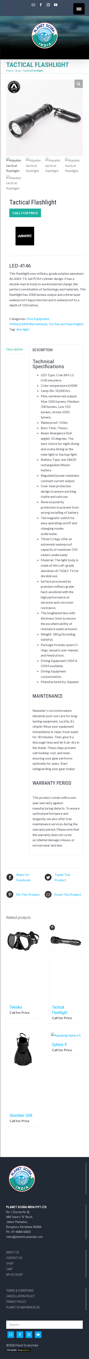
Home (9, 70)
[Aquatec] (24, 236)
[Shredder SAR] (23, 1071)
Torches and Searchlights (66, 324)
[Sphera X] (66, 1035)
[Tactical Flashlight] (66, 962)
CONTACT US (14, 1258)
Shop (18, 70)
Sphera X (59, 1044)
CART (9, 1269)
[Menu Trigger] (79, 8)
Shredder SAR (21, 1115)
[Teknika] (23, 962)
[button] (79, 84)
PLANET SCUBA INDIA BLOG (23, 1307)
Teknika (16, 1007)
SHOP (9, 1263)
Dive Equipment (37, 319)
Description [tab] (14, 349)
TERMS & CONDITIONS (20, 1290)
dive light (22, 329)
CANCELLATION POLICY (20, 1296)
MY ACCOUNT (14, 1275)
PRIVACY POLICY (16, 1302)
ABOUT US (12, 1252)
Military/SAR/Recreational (28, 324)
